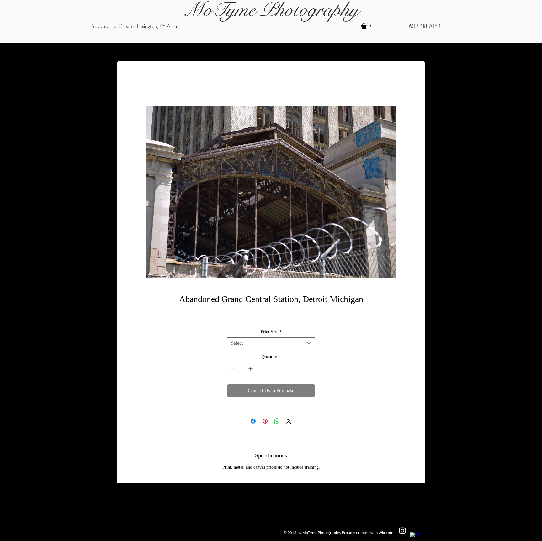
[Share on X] (289, 421)
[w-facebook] (414, 536)
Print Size (271, 332)
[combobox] (271, 343)
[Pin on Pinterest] (265, 421)
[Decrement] (232, 368)
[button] (369, 26)
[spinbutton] (241, 368)
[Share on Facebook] (253, 421)
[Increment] (251, 368)
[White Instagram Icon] (402, 530)
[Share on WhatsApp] (277, 421)
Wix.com (386, 532)
